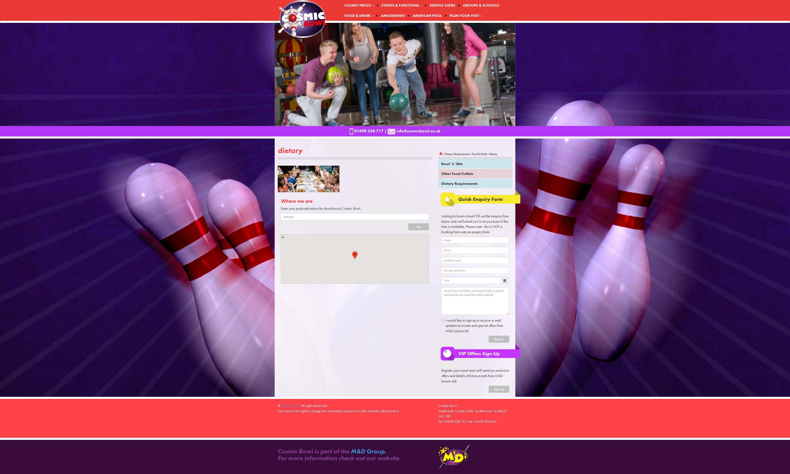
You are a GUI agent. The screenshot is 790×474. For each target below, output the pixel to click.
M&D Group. (368, 451)
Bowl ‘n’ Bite (452, 163)
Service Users (442, 5)
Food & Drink (357, 15)
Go (419, 227)
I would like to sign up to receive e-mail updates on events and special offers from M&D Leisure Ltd (474, 325)
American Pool (427, 15)
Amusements (393, 15)
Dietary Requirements (457, 154)
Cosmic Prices (358, 5)
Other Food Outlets (457, 173)
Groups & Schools (481, 5)
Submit (498, 339)
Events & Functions (400, 5)
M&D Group (290, 405)
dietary (493, 154)
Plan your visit (465, 15)
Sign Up (499, 389)
